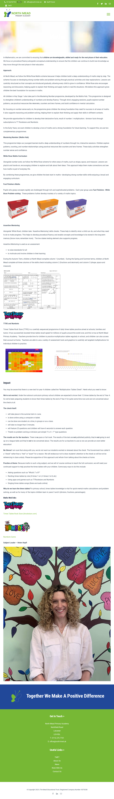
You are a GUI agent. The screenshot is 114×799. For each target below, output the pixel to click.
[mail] (110, 4)
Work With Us (57, 768)
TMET (57, 757)
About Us (57, 761)
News (57, 764)
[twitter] (102, 4)
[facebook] (98, 4)
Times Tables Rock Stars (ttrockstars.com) (20, 514)
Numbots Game (9, 537)
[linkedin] (106, 4)
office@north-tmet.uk (58, 741)
